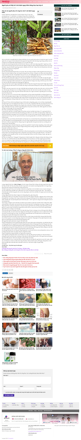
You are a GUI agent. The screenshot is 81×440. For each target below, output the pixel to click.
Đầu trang (40, 410)
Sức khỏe (71, 403)
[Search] (78, 2)
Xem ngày (56, 90)
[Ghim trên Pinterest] (10, 270)
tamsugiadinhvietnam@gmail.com (34, 431)
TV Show (23, 406)
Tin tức (34, 1)
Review (55, 73)
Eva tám (13, 403)
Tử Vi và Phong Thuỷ (59, 85)
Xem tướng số (57, 97)
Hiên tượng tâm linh (54, 1)
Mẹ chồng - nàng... (16, 404)
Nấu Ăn (55, 63)
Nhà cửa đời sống (58, 65)
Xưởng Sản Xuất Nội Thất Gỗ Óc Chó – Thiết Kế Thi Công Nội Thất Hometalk (21, 263)
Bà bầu (55, 43)
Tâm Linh (75, 1)
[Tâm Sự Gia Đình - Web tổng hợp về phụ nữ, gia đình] (6, 1)
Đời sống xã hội (57, 48)
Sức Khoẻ (69, 1)
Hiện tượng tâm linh (59, 53)
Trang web (39, 386)
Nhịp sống (56, 68)
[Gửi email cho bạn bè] (8, 270)
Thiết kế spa (57, 80)
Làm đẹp (39, 1)
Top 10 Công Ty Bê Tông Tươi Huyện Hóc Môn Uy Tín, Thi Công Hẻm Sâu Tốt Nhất (70, 14)
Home (30, 1)
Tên (4, 386)
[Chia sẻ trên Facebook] (3, 270)
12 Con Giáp (57, 41)
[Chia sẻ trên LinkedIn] (12, 270)
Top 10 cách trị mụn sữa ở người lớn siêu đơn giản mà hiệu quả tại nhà (20, 266)
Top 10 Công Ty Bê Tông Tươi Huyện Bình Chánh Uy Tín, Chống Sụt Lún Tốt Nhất (70, 29)
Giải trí (22, 403)
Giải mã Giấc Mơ (58, 51)
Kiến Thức (56, 56)
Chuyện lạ (5, 406)
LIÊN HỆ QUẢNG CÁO (48, 410)
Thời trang (33, 403)
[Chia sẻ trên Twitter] (5, 270)
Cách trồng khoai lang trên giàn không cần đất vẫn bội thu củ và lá (19, 259)
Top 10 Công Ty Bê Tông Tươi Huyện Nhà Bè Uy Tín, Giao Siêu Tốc (69, 8)
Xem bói (56, 87)
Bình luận (5, 375)
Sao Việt (23, 404)
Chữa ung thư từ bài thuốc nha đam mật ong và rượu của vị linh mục (19, 261)
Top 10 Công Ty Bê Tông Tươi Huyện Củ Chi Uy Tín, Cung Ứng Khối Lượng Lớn (70, 19)
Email (21, 386)
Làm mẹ (56, 60)
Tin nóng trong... (6, 404)
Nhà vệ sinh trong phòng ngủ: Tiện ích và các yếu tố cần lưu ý (17, 265)
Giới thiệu (31, 410)
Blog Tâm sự (45, 1)
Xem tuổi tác (57, 95)
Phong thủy (63, 1)
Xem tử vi (56, 92)
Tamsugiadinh (10, 438)
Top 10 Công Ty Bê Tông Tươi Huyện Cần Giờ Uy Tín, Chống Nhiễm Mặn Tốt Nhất (70, 24)
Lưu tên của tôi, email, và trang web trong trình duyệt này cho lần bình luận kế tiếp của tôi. (25, 392)
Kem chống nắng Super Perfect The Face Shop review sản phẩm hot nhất (20, 257)
